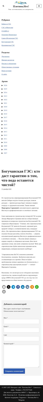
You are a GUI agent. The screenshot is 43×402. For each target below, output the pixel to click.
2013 (5, 132)
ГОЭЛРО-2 (5, 31)
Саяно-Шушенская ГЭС (10, 38)
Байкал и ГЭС (6, 24)
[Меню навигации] (39, 6)
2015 (5, 124)
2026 (5, 85)
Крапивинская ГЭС (8, 45)
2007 (5, 153)
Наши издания (6, 71)
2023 (5, 96)
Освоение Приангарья (9, 35)
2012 (5, 135)
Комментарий (9, 343)
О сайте (4, 74)
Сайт (5, 335)
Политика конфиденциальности (29, 395)
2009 (5, 146)
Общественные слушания (10, 67)
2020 (5, 107)
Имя (6, 318)
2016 (5, 121)
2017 (5, 117)
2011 (5, 139)
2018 (5, 114)
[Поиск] (3, 6)
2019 (5, 110)
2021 (5, 103)
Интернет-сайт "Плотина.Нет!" (21, 387)
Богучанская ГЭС (8, 42)
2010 (5, 142)
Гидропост (23, 397)
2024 (5, 92)
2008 (5, 149)
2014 (5, 128)
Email (6, 326)
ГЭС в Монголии (7, 27)
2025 (5, 89)
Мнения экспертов (8, 60)
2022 (5, 99)
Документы (5, 56)
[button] (4, 287)
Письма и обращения (9, 63)
